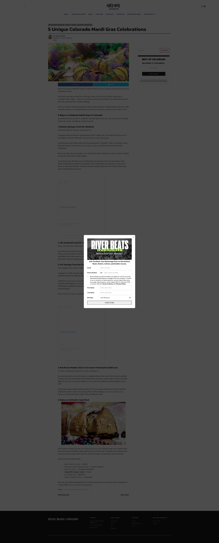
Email (89, 268)
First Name (90, 288)
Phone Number (92, 273)
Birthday (90, 298)
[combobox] (102, 273)
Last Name (90, 293)
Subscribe (109, 303)
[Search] (24, 5)
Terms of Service (107, 284)
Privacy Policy (121, 284)
